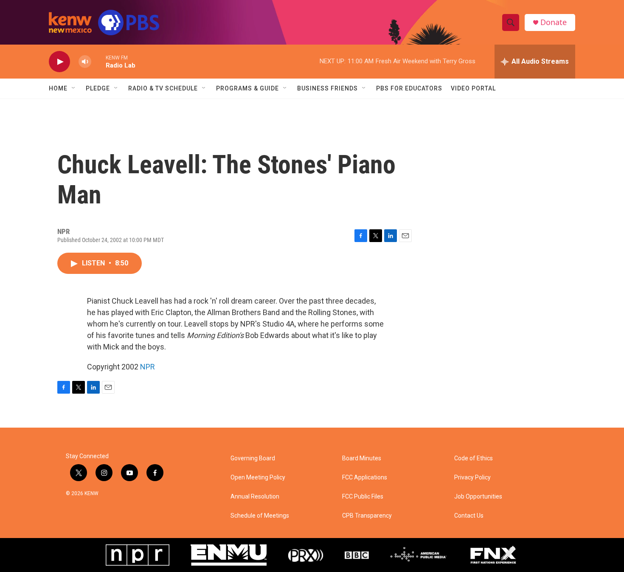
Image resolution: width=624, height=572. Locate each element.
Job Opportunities (478, 496)
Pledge (98, 88)
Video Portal (473, 88)
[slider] (98, 61)
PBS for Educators (409, 88)
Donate (553, 22)
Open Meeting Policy (257, 477)
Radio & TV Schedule (163, 88)
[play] (59, 62)
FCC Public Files (362, 496)
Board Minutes (361, 458)
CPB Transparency (367, 516)
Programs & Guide (247, 88)
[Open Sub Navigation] (73, 88)
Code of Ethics (473, 458)
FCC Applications (364, 477)
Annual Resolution (254, 496)
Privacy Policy (472, 477)
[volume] (85, 61)
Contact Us (468, 516)
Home (58, 88)
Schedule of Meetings (259, 516)
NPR (147, 366)
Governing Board (252, 458)
